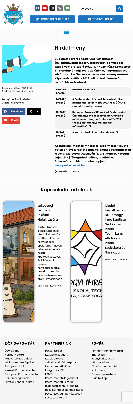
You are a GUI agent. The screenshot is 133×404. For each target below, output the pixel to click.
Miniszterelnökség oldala (20, 362)
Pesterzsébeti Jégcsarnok (62, 378)
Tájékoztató (22, 99)
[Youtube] (45, 8)
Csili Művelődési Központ (60, 362)
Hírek (16, 91)
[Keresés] (119, 8)
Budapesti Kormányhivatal (21, 374)
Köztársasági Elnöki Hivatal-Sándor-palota (19, 380)
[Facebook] (37, 8)
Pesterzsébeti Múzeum (59, 366)
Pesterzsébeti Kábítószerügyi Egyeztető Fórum (63, 395)
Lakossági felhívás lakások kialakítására (48, 212)
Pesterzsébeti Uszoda (59, 382)
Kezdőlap (7, 91)
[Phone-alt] (60, 8)
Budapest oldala (15, 366)
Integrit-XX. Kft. (55, 370)
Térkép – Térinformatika (107, 351)
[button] (66, 32)
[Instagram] (52, 8)
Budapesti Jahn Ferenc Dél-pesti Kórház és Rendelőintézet (65, 388)
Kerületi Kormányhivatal (20, 370)
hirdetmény (17, 102)
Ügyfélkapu (12, 351)
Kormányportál (14, 355)
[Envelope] (67, 8)
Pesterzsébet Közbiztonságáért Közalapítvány (56, 354)
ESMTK (49, 374)
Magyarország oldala (18, 358)
